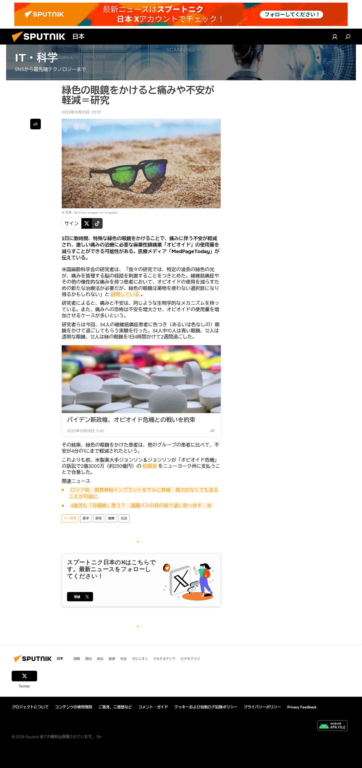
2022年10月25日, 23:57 (81, 112)
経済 (112, 658)
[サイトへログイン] (334, 36)
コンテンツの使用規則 (73, 707)
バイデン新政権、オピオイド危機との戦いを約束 (131, 419)
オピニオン (140, 658)
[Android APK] (332, 726)
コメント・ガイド (153, 707)
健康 (111, 518)
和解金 (150, 466)
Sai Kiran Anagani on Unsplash (96, 212)
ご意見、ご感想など (115, 707)
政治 (100, 658)
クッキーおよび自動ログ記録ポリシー (205, 707)
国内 (88, 658)
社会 (124, 518)
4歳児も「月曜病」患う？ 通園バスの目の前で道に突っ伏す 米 (140, 505)
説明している (125, 294)
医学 (86, 518)
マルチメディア (164, 658)
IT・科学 (70, 518)
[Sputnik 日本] (40, 43)
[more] (212, 430)
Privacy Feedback (301, 707)
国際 (77, 658)
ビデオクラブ (190, 658)
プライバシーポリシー (262, 707)
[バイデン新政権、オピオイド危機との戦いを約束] (141, 379)
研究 (98, 518)
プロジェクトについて (30, 707)
